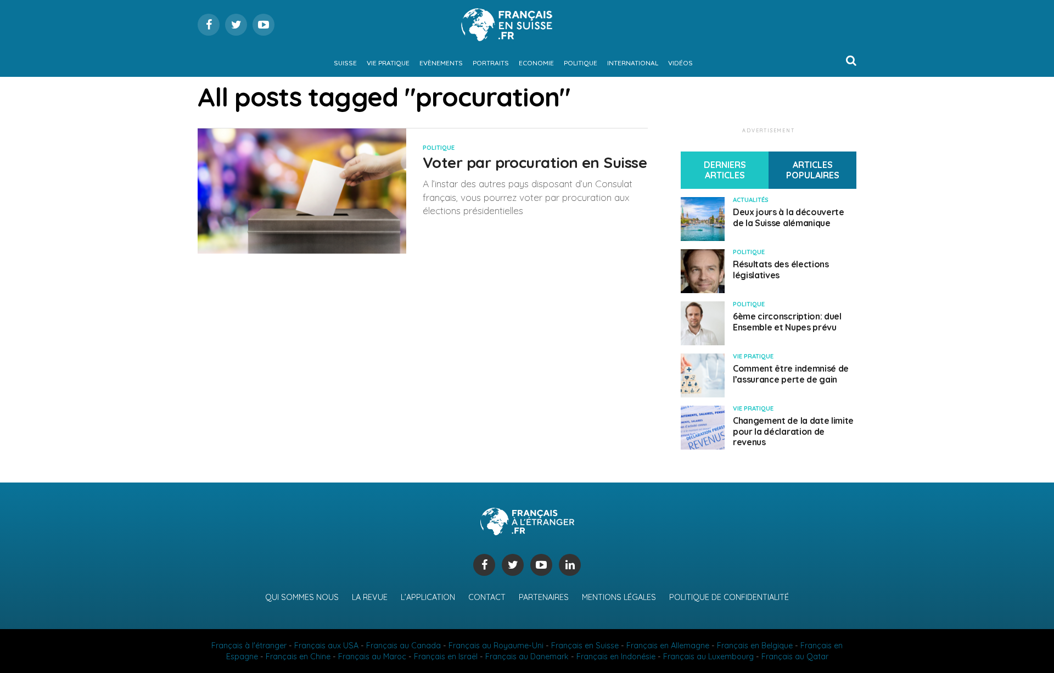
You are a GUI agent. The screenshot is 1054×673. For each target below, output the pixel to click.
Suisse (345, 63)
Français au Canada (403, 645)
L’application (428, 597)
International (632, 63)
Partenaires (544, 597)
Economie (536, 63)
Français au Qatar (794, 656)
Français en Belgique (755, 645)
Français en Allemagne (667, 645)
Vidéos (680, 63)
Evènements (441, 63)
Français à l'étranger (249, 645)
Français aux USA (326, 645)
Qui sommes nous (302, 597)
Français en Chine (298, 656)
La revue (370, 597)
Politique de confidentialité (729, 597)
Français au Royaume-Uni (495, 645)
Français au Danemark (527, 656)
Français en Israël (446, 656)
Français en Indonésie (615, 656)
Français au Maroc (372, 656)
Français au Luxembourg (708, 656)
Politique (580, 63)
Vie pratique (388, 63)
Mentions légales (619, 597)
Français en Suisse (585, 645)
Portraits (491, 63)
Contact (487, 597)
